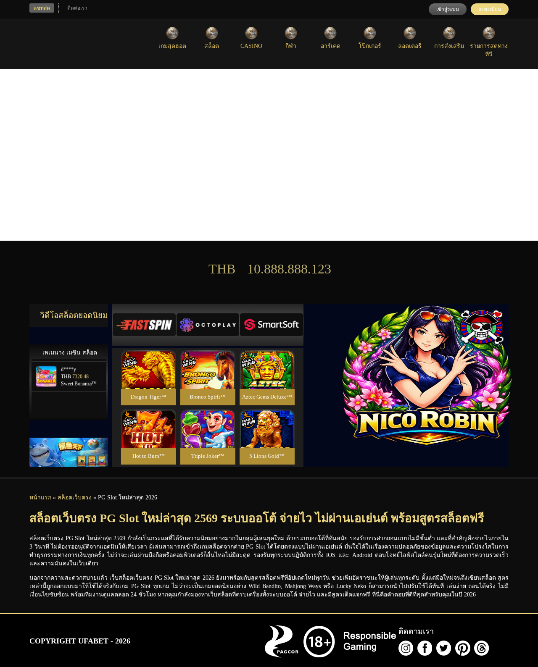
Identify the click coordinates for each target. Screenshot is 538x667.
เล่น (148, 379)
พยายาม (148, 360)
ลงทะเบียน (489, 9)
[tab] (144, 324)
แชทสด (42, 8)
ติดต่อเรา (77, 8)
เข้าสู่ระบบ (447, 9)
